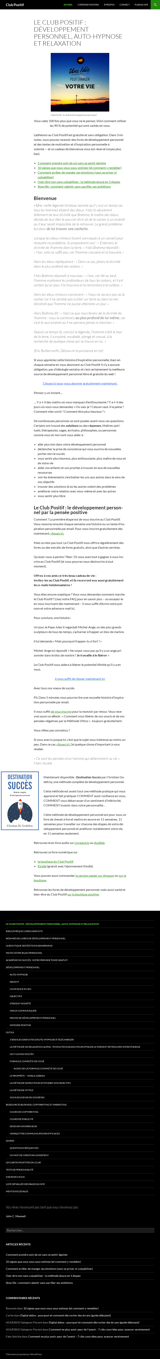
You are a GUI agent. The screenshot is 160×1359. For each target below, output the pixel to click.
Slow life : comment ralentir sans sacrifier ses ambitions (74, 186)
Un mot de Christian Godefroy (29, 1155)
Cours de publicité (21, 1119)
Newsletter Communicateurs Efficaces (35, 1133)
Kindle (42, 866)
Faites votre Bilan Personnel (24, 952)
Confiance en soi (20, 989)
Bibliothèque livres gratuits (24, 931)
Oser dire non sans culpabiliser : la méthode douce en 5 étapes (79, 182)
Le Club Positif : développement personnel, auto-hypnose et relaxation (52, 923)
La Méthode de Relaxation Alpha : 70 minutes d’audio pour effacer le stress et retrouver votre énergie (75, 1046)
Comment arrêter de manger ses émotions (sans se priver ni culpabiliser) (49, 1268)
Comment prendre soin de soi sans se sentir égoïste (72, 163)
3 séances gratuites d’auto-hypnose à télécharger (42, 1039)
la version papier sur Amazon (95, 875)
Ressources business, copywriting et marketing (36, 1104)
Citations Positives (88, 4)
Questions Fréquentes (24, 1147)
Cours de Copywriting (24, 1111)
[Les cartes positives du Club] (80, 82)
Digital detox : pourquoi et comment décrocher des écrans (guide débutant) (65, 1315)
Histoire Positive (20, 1025)
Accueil (68, 4)
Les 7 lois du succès (22, 1054)
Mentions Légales (17, 1191)
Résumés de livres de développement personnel (36, 938)
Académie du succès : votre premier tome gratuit (37, 960)
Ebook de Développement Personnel (33, 1017)
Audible (99, 843)
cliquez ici (63, 744)
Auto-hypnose (19, 974)
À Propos (109, 4)
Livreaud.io (82, 843)
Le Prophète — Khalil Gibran (27, 1075)
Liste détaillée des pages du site (25, 1184)
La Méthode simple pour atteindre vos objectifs (40, 1082)
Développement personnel (23, 967)
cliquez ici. (57, 533)
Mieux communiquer (23, 1010)
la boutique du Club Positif (55, 861)
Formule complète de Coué (27, 1061)
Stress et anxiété (20, 1003)
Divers (10, 1140)
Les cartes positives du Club (23, 1162)
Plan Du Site (141, 4)
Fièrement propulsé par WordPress (24, 1354)
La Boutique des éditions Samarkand (29, 945)
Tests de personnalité (19, 1169)
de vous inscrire (61, 711)
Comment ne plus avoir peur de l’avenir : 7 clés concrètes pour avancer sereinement (99, 1329)
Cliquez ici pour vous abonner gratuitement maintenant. (80, 383)
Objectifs (16, 996)
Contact (125, 4)
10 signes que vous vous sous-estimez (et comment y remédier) (80, 168)
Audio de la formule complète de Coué (38, 1068)
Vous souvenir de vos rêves (27, 1097)
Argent (14, 981)
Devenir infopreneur (23, 1126)
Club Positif (15, 5)
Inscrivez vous (15, 1176)
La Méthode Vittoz (21, 1090)
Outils (10, 1032)
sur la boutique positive (83, 894)
